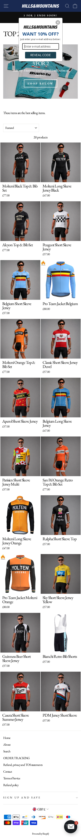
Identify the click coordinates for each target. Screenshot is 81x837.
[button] (58, 22)
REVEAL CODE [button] (40, 55)
